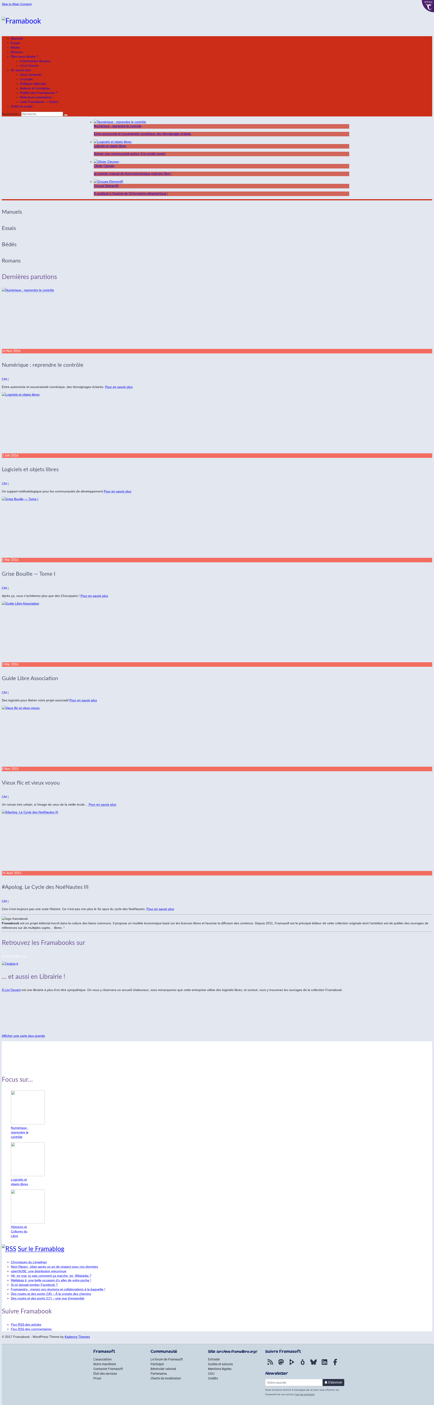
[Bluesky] (313, 1365)
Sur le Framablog (41, 1249)
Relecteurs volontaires (36, 97)
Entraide (214, 1359)
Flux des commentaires (31, 1329)
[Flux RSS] (270, 1365)
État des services (105, 1373)
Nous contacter (31, 74)
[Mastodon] (281, 1365)
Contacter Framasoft (108, 1369)
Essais (15, 43)
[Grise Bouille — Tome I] (217, 527)
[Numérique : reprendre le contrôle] (217, 318)
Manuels (17, 38)
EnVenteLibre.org (14, 956)
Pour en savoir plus (119, 387)
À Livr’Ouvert (11, 990)
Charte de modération (166, 1378)
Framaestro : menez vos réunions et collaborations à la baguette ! (58, 1289)
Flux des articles (26, 1324)
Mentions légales (219, 1369)
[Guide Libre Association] (217, 631)
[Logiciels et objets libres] (217, 422)
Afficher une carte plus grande (23, 1036)
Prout (97, 1378)
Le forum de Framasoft (167, 1359)
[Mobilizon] (303, 1365)
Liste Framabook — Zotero (39, 102)
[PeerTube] (292, 1365)
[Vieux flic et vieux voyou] (217, 736)
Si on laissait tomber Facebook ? (34, 1285)
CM (4, 379)
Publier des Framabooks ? (39, 93)
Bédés (15, 47)
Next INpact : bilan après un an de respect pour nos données (54, 1266)
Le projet (26, 79)
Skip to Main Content (17, 4)
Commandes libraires (35, 61)
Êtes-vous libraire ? (24, 56)
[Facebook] (335, 1365)
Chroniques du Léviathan (29, 1262)
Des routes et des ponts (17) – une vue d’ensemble (47, 1298)
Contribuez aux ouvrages (20, 1051)
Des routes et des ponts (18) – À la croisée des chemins (51, 1294)
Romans (17, 52)
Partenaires (159, 1373)
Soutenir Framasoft (15, 1059)
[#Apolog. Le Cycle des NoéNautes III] (217, 840)
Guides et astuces (220, 1364)
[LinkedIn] (324, 1365)
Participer (157, 1364)
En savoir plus (21, 70)
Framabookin (11, 1066)
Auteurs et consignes (35, 88)
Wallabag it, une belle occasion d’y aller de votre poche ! (51, 1280)
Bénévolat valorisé (163, 1369)
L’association (102, 1359)
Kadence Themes (77, 1337)
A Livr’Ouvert (29, 65)
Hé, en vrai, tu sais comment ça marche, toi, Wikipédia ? (51, 1275)
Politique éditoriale (33, 83)
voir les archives (304, 1394)
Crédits (213, 1378)
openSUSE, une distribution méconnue (38, 1271)
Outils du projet (22, 106)
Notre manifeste (104, 1364)
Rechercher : (11, 114)
